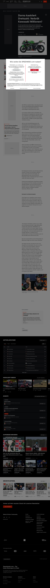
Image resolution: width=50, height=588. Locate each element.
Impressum (12, 88)
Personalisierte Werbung (16, 77)
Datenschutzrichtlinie (23, 88)
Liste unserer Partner (34, 85)
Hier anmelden (34, 72)
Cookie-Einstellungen (37, 88)
